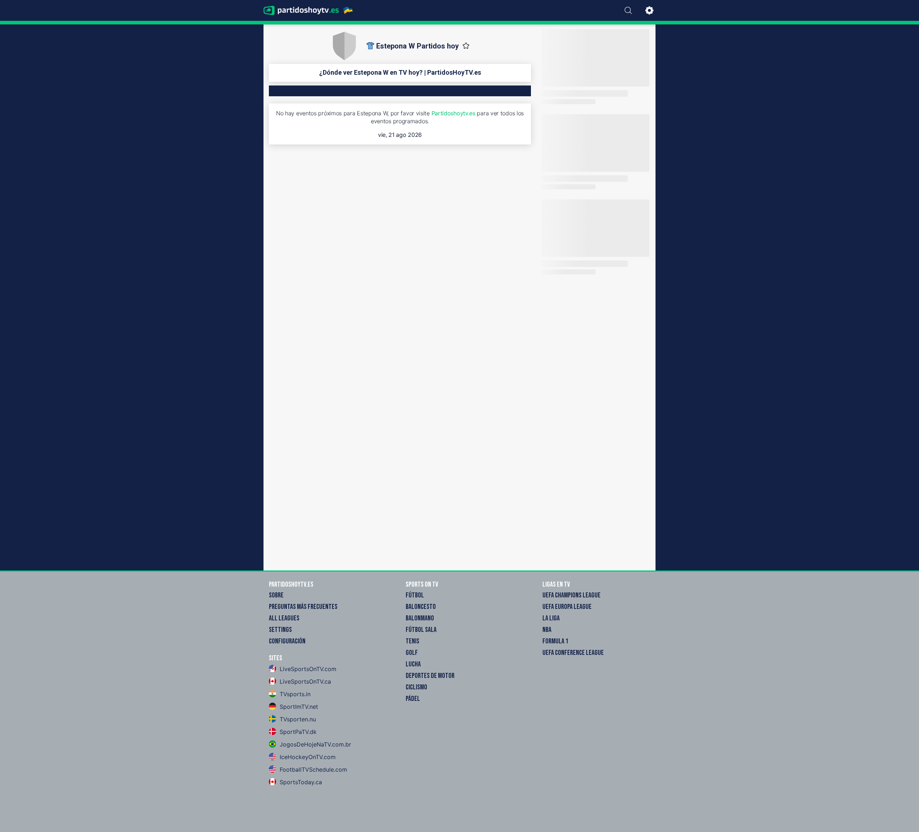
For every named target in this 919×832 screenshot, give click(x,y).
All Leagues (284, 618)
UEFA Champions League (571, 595)
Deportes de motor (430, 675)
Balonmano (420, 618)
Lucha (413, 664)
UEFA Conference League (573, 652)
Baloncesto (421, 606)
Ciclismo (416, 687)
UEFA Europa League (567, 606)
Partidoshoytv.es (453, 113)
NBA (546, 629)
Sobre (276, 595)
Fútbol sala (421, 629)
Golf (412, 652)
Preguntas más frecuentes (303, 606)
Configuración (287, 641)
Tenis (412, 641)
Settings (280, 629)
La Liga (551, 618)
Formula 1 (555, 641)
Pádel (413, 698)
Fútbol (415, 595)
